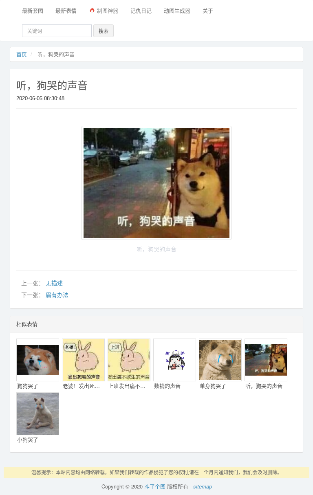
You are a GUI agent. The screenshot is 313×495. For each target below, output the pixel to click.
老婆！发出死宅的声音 (84, 385)
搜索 (103, 30)
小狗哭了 (27, 439)
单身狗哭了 (213, 385)
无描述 (54, 283)
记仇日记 (141, 10)
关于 (208, 10)
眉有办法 (57, 295)
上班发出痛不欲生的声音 (129, 385)
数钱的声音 (167, 385)
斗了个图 (154, 486)
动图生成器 (177, 10)
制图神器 (106, 10)
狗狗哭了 (27, 385)
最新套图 (32, 10)
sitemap (202, 486)
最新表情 (66, 10)
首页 (21, 54)
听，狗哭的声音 (52, 85)
